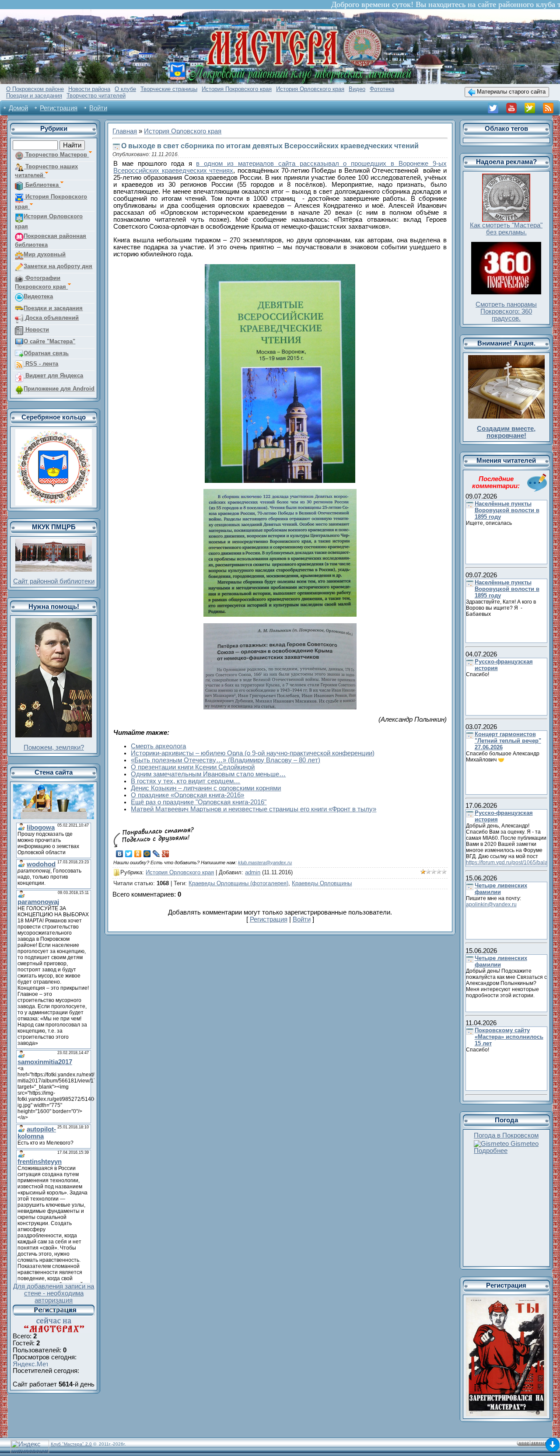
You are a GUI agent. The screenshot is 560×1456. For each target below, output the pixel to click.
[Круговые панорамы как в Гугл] (506, 245)
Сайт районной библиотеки (53, 581)
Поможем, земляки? (54, 747)
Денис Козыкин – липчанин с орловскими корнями (206, 788)
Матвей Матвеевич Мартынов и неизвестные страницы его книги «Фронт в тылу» (253, 809)
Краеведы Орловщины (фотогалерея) (238, 883)
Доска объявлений (51, 317)
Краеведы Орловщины (322, 883)
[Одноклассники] (138, 853)
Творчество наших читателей (46, 170)
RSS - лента (41, 363)
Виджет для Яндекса (53, 375)
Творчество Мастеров (56, 154)
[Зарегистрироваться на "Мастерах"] (53, 1307)
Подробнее (491, 1150)
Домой (18, 108)
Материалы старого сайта (510, 91)
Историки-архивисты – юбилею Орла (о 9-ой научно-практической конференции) (252, 753)
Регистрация (58, 108)
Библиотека (42, 185)
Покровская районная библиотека (50, 240)
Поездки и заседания (53, 308)
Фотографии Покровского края (41, 282)
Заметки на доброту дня (58, 266)
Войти (98, 108)
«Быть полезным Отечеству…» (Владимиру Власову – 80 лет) (225, 760)
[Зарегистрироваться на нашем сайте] (506, 1300)
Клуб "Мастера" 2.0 (71, 1444)
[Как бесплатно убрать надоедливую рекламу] (506, 177)
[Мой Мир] (147, 853)
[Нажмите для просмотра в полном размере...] (280, 267)
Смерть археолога (158, 746)
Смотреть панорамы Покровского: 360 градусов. (506, 311)
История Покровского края (51, 201)
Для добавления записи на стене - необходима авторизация (53, 1293)
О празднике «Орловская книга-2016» (187, 795)
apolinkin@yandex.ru (491, 904)
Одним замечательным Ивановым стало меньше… (208, 774)
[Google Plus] (165, 853)
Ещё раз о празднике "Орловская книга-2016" (198, 802)
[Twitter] (128, 853)
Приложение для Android (59, 388)
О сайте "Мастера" (49, 341)
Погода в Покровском (506, 1135)
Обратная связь (46, 353)
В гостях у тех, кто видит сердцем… (185, 781)
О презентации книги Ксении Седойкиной (193, 767)
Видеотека (38, 296)
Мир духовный (45, 254)
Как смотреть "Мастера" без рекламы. (506, 229)
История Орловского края (49, 221)
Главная (124, 131)
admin (252, 872)
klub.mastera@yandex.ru (265, 862)
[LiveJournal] (156, 853)
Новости (36, 329)
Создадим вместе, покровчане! (506, 432)
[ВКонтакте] (119, 853)
